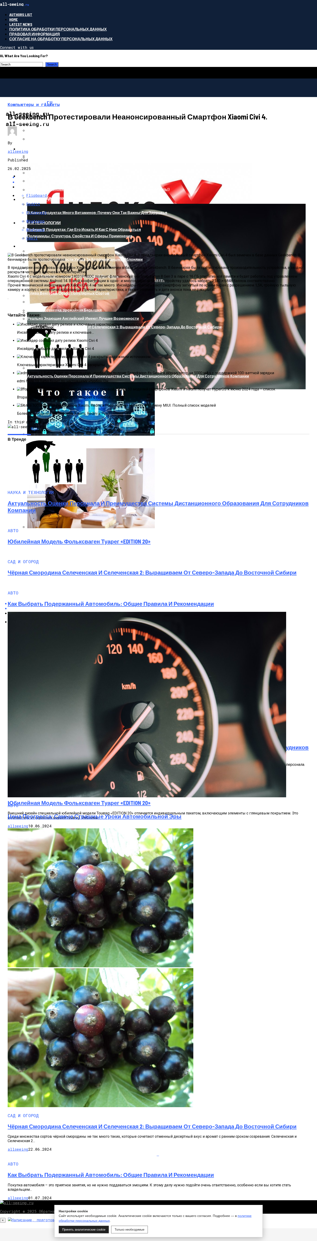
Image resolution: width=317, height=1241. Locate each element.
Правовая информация (34, 34)
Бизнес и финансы (38, 121)
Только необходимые (129, 1229)
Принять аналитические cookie (83, 1229)
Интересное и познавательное (51, 149)
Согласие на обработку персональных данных (61, 39)
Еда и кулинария (35, 199)
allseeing (18, 151)
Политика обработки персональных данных (58, 29)
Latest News (20, 24)
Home (13, 19)
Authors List (20, 14)
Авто (23, 176)
